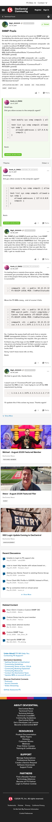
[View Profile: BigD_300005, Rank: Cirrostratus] (5, 25)
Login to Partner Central (26, 784)
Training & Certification (26, 748)
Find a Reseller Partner (26, 777)
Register (38, 10)
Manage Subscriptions (26, 758)
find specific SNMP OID (16, 640)
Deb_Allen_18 (22, 635)
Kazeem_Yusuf (23, 568)
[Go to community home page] (18, 10)
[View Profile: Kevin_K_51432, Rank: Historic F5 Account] (5, 170)
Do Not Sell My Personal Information (26, 809)
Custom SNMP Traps (15, 632)
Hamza (20, 620)
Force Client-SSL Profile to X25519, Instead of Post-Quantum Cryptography (27, 580)
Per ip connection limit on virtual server (22, 588)
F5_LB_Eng (22, 642)
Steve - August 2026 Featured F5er (19, 494)
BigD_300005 (14, 23)
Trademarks (12, 805)
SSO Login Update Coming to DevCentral (22, 535)
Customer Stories (26, 741)
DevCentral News (9, 456)
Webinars (26, 744)
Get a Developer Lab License (26, 722)
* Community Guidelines (13, 664)
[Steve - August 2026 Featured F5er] (26, 479)
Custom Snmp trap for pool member (21, 617)
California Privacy (38, 805)
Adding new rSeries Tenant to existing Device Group (28, 573)
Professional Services (26, 760)
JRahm (20, 612)
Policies (20, 805)
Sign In (46, 10)
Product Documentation (26, 734)
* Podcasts (8, 681)
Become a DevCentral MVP (26, 725)
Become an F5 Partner (26, 781)
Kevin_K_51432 (16, 101)
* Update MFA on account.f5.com (17, 675)
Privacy (27, 805)
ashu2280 (21, 560)
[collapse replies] (26, 167)
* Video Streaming (11, 686)
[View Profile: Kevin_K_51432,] (6, 102)
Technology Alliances (26, 779)
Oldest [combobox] (45, 163)
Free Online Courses (26, 746)
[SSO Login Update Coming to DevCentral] (26, 520)
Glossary (26, 739)
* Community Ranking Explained (17, 668)
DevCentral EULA (26, 720)
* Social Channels (11, 683)
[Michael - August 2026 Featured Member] (26, 437)
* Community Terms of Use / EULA (17, 666)
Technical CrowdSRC (26, 716)
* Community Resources (13, 671)
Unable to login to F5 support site (20, 558)
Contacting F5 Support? (13, 655)
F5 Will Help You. (17, 653)
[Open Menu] (48, 16)
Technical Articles (26, 713)
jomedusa (21, 575)
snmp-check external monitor (18, 625)
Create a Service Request (26, 763)
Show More (9, 416)
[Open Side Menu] (3, 10)
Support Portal (26, 767)
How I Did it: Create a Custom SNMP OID (23, 610)
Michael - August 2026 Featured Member (22, 452)
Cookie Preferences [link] (26, 813)
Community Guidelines (26, 718)
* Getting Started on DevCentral (17, 662)
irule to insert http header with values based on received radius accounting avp (26, 566)
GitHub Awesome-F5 (12, 690)
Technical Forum (9, 17)
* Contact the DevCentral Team (16, 673)
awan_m (21, 590)
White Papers (26, 737)
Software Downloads (26, 765)
